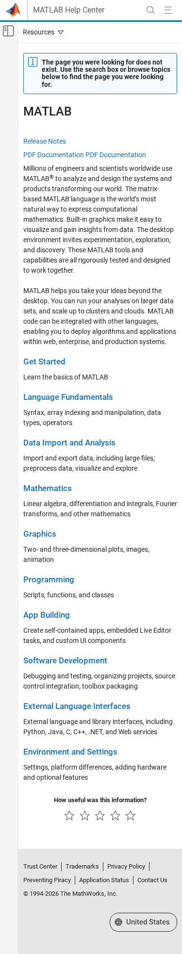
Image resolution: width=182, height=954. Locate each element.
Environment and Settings (70, 752)
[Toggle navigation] (41, 32)
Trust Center (40, 866)
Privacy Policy (126, 866)
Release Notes (44, 141)
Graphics (39, 534)
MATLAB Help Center (68, 10)
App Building (46, 615)
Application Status (104, 880)
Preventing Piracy (47, 880)
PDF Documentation (53, 155)
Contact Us (152, 880)
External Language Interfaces (77, 706)
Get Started (44, 361)
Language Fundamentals (68, 397)
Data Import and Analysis (69, 442)
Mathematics (47, 488)
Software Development (65, 660)
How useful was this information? (100, 800)
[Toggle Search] (150, 10)
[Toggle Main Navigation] (168, 10)
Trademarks (82, 866)
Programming (48, 579)
